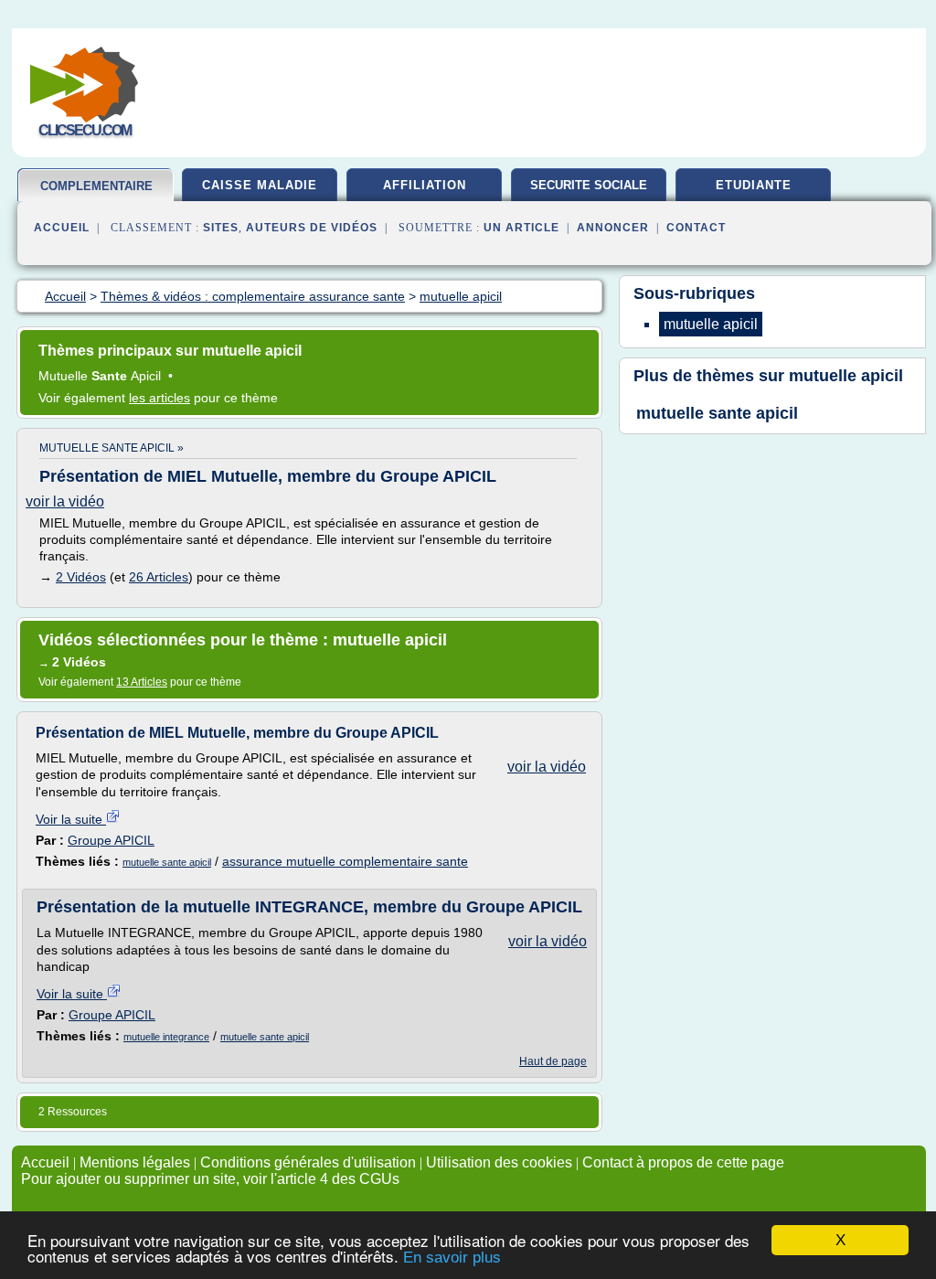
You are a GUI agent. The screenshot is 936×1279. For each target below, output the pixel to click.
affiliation (424, 185)
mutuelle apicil (846, 376)
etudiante (754, 185)
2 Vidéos (81, 577)
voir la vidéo (65, 501)
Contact (696, 227)
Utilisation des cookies (499, 1162)
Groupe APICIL (111, 840)
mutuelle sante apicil (166, 862)
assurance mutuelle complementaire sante (345, 861)
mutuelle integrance (166, 1036)
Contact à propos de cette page (683, 1162)
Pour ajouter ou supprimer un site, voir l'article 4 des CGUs (210, 1179)
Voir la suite (71, 819)
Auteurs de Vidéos (312, 227)
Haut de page (553, 1061)
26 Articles (158, 577)
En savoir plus (452, 1257)
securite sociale (588, 185)
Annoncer (613, 227)
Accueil (62, 227)
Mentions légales (135, 1162)
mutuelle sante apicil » (111, 448)
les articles (159, 397)
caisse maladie (259, 185)
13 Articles (141, 682)
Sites (221, 227)
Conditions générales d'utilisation (308, 1162)
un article (521, 227)
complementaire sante (96, 193)
